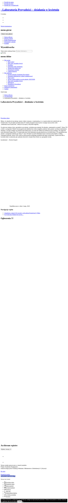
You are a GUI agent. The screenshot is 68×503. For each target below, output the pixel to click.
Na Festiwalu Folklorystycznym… (14, 214)
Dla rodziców (8, 73)
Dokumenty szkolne (9, 42)
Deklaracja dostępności (10, 87)
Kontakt (6, 43)
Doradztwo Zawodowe (14, 84)
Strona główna (8, 37)
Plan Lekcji (11, 62)
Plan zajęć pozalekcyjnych (15, 63)
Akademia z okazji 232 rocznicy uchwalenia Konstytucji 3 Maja (22, 213)
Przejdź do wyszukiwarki (11, 5)
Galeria (6, 89)
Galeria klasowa (12, 71)
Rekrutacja (11, 82)
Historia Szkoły (8, 38)
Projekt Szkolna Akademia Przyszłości (18, 74)
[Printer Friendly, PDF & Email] (5, 206)
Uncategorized (8, 96)
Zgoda (19, 501)
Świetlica (10, 65)
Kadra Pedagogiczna (10, 40)
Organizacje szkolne (13, 70)
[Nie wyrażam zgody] (22, 501)
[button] (8, 476)
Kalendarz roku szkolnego (15, 66)
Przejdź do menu (9, 2)
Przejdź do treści (8, 4)
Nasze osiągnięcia (9, 85)
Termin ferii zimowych (14, 68)
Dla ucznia (7, 60)
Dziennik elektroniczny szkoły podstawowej (20, 76)
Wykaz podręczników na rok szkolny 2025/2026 (21, 79)
